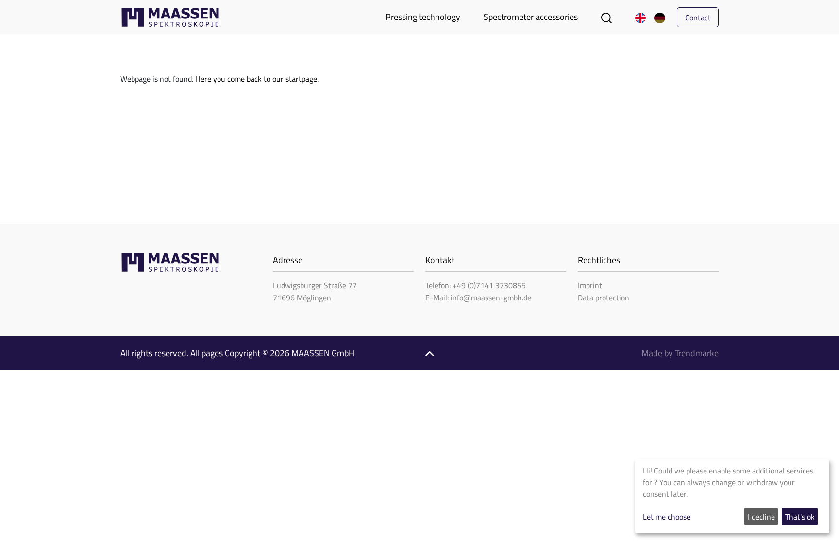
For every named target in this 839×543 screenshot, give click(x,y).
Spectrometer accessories (531, 16)
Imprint (590, 285)
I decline (761, 517)
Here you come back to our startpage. (257, 79)
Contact (698, 17)
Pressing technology (423, 16)
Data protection (603, 297)
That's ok (800, 517)
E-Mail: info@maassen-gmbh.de (478, 297)
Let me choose (666, 517)
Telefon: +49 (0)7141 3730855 (475, 285)
